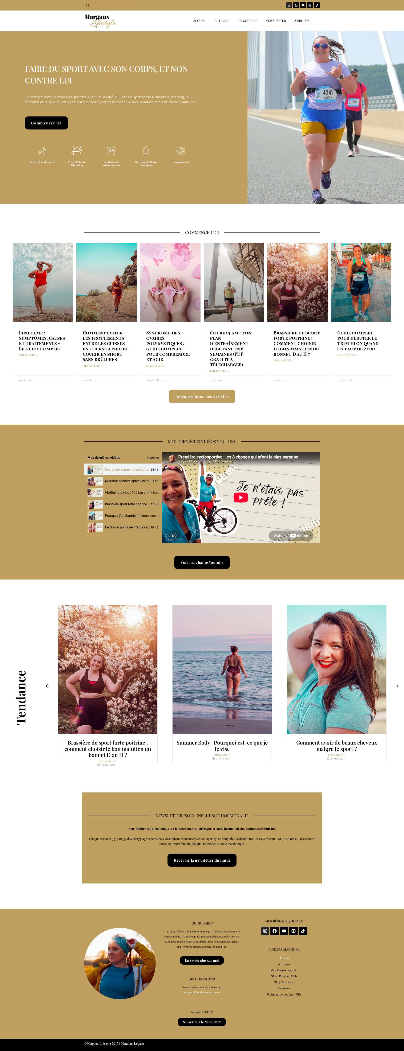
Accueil (199, 20)
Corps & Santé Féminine (77, 164)
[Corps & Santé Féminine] (77, 150)
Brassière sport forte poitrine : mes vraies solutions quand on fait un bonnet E (127, 504)
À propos (301, 20)
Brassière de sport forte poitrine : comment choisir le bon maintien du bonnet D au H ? (297, 343)
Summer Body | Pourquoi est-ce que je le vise (222, 745)
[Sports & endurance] (42, 150)
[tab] (123, 469)
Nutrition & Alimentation (111, 164)
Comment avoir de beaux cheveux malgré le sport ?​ (336, 745)
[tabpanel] (241, 497)
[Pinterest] (310, 5)
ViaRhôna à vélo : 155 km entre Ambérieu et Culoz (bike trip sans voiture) (127, 493)
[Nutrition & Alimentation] (111, 150)
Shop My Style (284, 982)
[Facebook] (296, 5)
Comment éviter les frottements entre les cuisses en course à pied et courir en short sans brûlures (105, 346)
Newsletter (276, 20)
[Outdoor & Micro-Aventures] (146, 150)
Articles (222, 20)
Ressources (247, 20)
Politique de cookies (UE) (284, 994)
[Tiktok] (317, 5)
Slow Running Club (284, 976)
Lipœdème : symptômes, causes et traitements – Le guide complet (42, 340)
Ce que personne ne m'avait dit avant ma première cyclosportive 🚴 (127, 469)
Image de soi (181, 162)
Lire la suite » (28, 355)
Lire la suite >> (107, 761)
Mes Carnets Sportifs (284, 970)
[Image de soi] (180, 150)
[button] (47, 686)
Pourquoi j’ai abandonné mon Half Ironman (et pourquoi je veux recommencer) (127, 516)
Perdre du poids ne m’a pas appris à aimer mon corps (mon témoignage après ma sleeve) (127, 527)
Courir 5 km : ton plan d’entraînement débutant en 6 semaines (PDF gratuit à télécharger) (230, 348)
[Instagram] (289, 5)
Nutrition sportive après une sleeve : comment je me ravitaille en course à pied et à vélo (127, 481)
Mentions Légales (132, 1043)
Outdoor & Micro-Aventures (146, 164)
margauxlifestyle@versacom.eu (202, 992)
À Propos (284, 964)
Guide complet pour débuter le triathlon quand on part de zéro (358, 340)
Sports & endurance (42, 162)
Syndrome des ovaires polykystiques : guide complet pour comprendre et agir (168, 346)
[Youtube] (303, 5)
